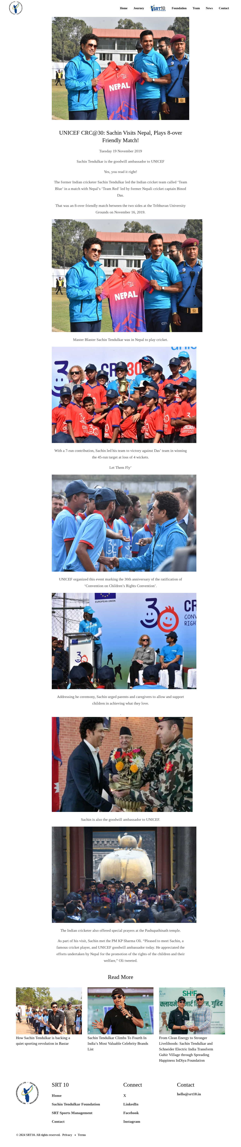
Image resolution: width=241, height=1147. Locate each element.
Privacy (67, 1134)
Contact (224, 8)
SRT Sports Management (72, 1113)
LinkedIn (130, 1104)
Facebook (131, 1113)
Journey (138, 8)
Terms (82, 1134)
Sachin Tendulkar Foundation (76, 1104)
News (209, 8)
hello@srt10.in (189, 1094)
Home (123, 8)
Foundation (179, 8)
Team (196, 8)
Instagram (131, 1121)
